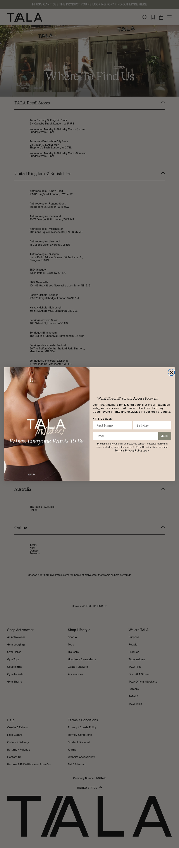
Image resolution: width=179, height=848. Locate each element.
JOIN (165, 436)
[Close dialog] (171, 372)
